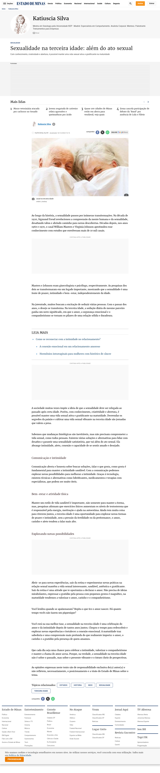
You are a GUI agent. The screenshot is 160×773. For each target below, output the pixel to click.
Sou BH (141, 729)
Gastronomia (29, 739)
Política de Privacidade (20, 755)
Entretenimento (29, 714)
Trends (27, 732)
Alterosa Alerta (142, 714)
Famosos (27, 718)
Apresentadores (143, 742)
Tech (26, 742)
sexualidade (104, 685)
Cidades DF (51, 718)
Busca (130, 3)
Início (4, 9)
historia (78, 685)
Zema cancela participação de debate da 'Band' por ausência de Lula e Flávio (134, 111)
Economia (68, 4)
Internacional (89, 4)
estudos (63, 685)
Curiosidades (119, 725)
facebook (97, 132)
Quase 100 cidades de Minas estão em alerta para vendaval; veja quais (98, 111)
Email (37, 33)
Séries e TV (28, 721)
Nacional (78, 4)
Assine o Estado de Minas (11, 742)
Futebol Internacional (77, 732)
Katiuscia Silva (13, 9)
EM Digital (5, 735)
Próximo (148, 101)
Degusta (116, 4)
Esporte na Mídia (75, 735)
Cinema (27, 725)
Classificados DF (98, 718)
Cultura (108, 4)
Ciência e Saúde (52, 738)
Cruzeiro (72, 721)
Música (27, 728)
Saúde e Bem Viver (8, 732)
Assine (140, 3)
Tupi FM (142, 737)
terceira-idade (41, 691)
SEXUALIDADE (15, 43)
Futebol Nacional (76, 728)
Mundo (49, 731)
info (53, 124)
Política (58, 4)
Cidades (118, 714)
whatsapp (107, 132)
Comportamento (30, 735)
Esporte (117, 718)
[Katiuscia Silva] (34, 124)
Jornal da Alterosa (143, 718)
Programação (142, 745)
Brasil (49, 724)
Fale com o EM (7, 739)
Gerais (50, 4)
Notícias (95, 721)
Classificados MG (98, 714)
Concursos (51, 745)
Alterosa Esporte (143, 721)
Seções (10, 4)
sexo (90, 685)
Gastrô (117, 744)
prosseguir (14, 759)
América (73, 714)
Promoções (28, 745)
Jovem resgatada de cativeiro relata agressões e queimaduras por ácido (63, 111)
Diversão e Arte (52, 735)
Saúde (99, 4)
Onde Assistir (74, 739)
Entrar (151, 3)
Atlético (72, 718)
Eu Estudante (51, 742)
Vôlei (71, 725)
